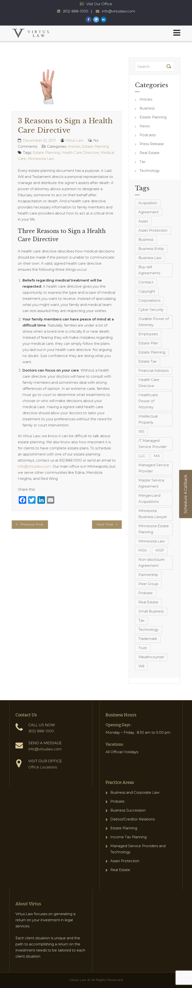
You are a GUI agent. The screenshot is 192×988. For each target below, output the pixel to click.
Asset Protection (152, 230)
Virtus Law (74, 140)
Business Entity (151, 248)
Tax (143, 161)
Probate (145, 593)
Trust (142, 648)
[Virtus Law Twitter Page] (96, 20)
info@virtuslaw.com (118, 11)
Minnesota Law (41, 158)
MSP (159, 550)
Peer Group (148, 584)
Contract (145, 282)
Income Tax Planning (128, 837)
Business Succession (128, 810)
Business (147, 108)
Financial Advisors (153, 370)
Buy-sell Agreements (149, 270)
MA (157, 456)
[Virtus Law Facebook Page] (89, 20)
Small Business (151, 611)
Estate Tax (147, 361)
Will (141, 666)
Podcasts (148, 135)
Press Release (152, 144)
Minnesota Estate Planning (153, 529)
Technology (150, 170)
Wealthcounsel (151, 657)
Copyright (146, 291)
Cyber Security (150, 309)
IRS (141, 431)
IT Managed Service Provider (152, 443)
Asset (143, 221)
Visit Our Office (99, 4)
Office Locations (42, 767)
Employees (148, 334)
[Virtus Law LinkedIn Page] (104, 20)
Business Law (150, 257)
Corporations (149, 300)
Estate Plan (148, 343)
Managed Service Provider (153, 468)
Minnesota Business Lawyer (152, 513)
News (145, 126)
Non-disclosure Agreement (151, 562)
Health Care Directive (80, 152)
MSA (142, 550)
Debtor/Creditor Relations (132, 819)
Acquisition (147, 203)
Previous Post (31, 524)
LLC (141, 456)
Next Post (105, 524)
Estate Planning (95, 146)
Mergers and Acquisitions (149, 498)
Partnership (148, 574)
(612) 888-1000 (75, 11)
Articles (74, 146)
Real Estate (149, 152)
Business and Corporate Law (134, 792)
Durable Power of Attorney (153, 321)
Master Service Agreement (151, 483)
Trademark (147, 638)
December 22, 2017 (39, 140)
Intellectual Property (148, 419)
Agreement (148, 212)
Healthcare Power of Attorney (148, 401)
